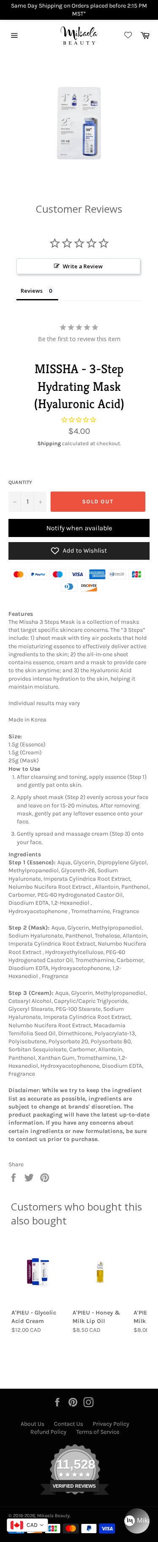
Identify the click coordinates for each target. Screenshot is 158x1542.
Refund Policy (48, 1431)
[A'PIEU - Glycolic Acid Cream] (39, 1271)
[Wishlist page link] (127, 35)
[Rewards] (137, 1521)
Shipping (49, 443)
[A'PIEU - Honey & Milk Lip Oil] (100, 1271)
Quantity (20, 482)
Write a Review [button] (83, 266)
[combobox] (27, 1525)
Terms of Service (97, 1431)
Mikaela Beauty (53, 1515)
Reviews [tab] (32, 290)
